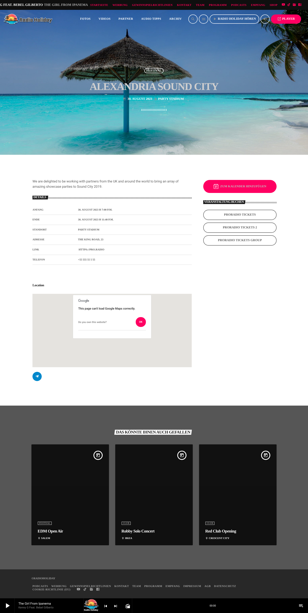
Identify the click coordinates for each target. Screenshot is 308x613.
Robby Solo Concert (138, 531)
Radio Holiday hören (234, 19)
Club (126, 523)
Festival (154, 70)
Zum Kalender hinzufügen (243, 186)
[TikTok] (289, 5)
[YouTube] (283, 5)
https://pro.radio (91, 249)
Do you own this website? (92, 322)
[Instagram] (294, 5)
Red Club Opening (220, 531)
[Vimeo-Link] (28, 19)
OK (140, 321)
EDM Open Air (50, 531)
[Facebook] (300, 5)
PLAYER (286, 19)
